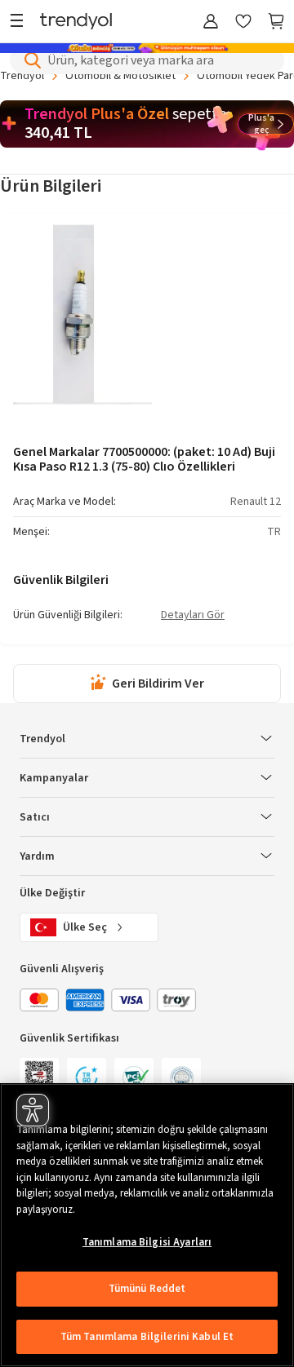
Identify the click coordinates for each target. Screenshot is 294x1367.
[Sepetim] (276, 22)
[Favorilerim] (243, 22)
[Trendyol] (76, 22)
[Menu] (21, 22)
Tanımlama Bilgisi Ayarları (147, 1242)
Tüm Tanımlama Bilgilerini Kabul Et (147, 1336)
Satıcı (35, 817)
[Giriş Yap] (211, 22)
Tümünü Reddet (147, 1288)
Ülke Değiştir (52, 893)
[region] (147, 1225)
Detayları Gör (193, 615)
